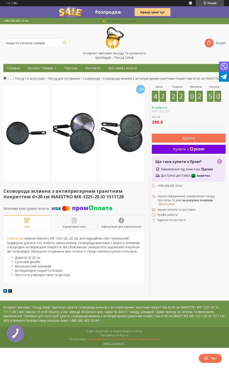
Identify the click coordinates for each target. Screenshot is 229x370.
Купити (188, 138)
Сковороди (91, 79)
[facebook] (5, 291)
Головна (13, 68)
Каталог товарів (40, 68)
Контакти (92, 68)
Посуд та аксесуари (30, 79)
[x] (10, 291)
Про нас (71, 68)
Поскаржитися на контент (104, 339)
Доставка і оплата (122, 68)
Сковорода (15, 238)
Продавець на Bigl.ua (114, 335)
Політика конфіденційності (142, 339)
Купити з (181, 149)
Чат (213, 358)
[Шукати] (64, 42)
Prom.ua (136, 331)
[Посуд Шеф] (114, 37)
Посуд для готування (64, 79)
